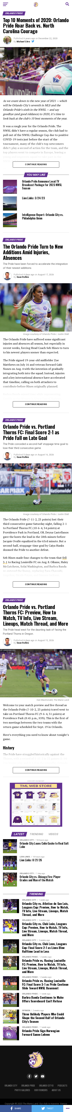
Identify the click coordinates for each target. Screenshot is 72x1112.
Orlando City (11, 1085)
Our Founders (41, 1090)
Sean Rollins (23, 277)
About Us (56, 1090)
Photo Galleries (22, 1090)
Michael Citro (23, 41)
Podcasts (62, 1085)
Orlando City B (46, 1085)
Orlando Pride (28, 1085)
